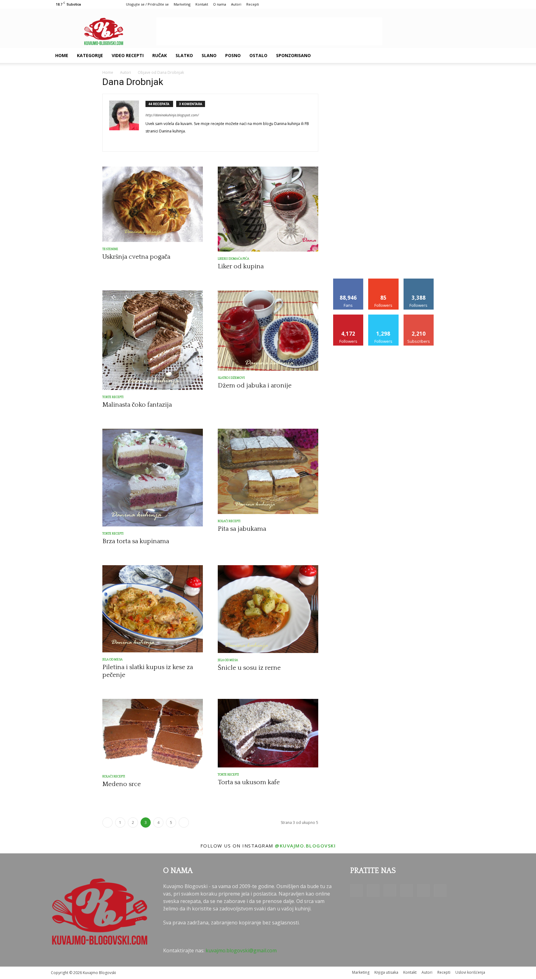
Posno (233, 55)
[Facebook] (411, 55)
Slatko (184, 55)
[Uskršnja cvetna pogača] (152, 204)
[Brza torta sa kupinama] (152, 477)
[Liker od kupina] (268, 209)
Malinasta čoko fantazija (137, 404)
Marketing (182, 4)
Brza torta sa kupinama (135, 541)
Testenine (110, 249)
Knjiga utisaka (386, 972)
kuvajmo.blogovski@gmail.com (241, 950)
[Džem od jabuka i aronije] (268, 330)
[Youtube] (464, 55)
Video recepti (128, 55)
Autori (236, 4)
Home (61, 55)
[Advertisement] (269, 31)
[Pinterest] (443, 55)
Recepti (252, 4)
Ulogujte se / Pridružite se (147, 4)
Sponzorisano (293, 55)
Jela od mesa (112, 659)
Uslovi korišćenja (470, 972)
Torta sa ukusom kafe (249, 782)
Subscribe (418, 317)
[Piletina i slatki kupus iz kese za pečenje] (152, 608)
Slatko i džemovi (231, 378)
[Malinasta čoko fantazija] (152, 340)
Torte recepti (112, 397)
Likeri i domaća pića (233, 259)
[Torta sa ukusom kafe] (268, 733)
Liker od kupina (241, 266)
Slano (209, 55)
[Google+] (422, 55)
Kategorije (90, 55)
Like (348, 281)
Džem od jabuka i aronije (255, 385)
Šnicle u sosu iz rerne (249, 667)
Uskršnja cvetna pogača (136, 256)
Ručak (159, 55)
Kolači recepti (229, 521)
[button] (477, 55)
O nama (219, 4)
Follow (383, 281)
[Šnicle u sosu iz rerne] (268, 609)
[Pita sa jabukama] (268, 471)
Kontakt (201, 4)
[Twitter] (453, 55)
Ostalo (258, 55)
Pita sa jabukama (242, 528)
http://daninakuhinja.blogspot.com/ (172, 115)
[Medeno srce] (152, 734)
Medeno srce (121, 784)
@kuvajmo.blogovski (305, 846)
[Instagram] (432, 55)
